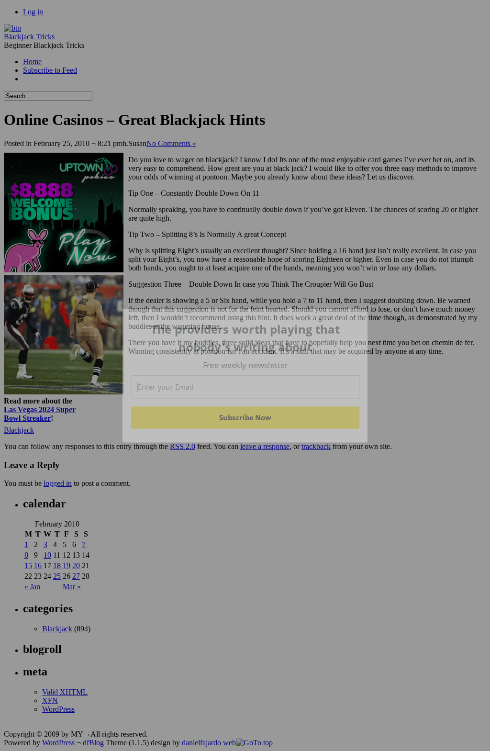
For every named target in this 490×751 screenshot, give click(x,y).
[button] (245, 338)
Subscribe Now (245, 417)
